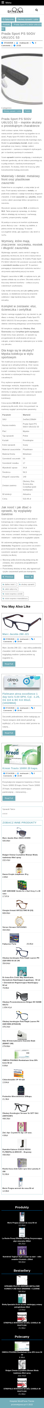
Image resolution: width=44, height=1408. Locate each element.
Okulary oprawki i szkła (28, 19)
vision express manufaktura (16, 598)
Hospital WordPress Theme (22, 1401)
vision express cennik (14, 594)
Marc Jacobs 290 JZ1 (15, 634)
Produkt (6, 25)
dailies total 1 (10, 584)
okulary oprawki (27, 584)
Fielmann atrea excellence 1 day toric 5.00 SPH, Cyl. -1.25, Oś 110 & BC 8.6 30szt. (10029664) (21, 698)
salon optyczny (11, 589)
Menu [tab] (8, 2)
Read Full (10, 665)
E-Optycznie (8, 19)
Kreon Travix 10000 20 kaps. (20, 768)
